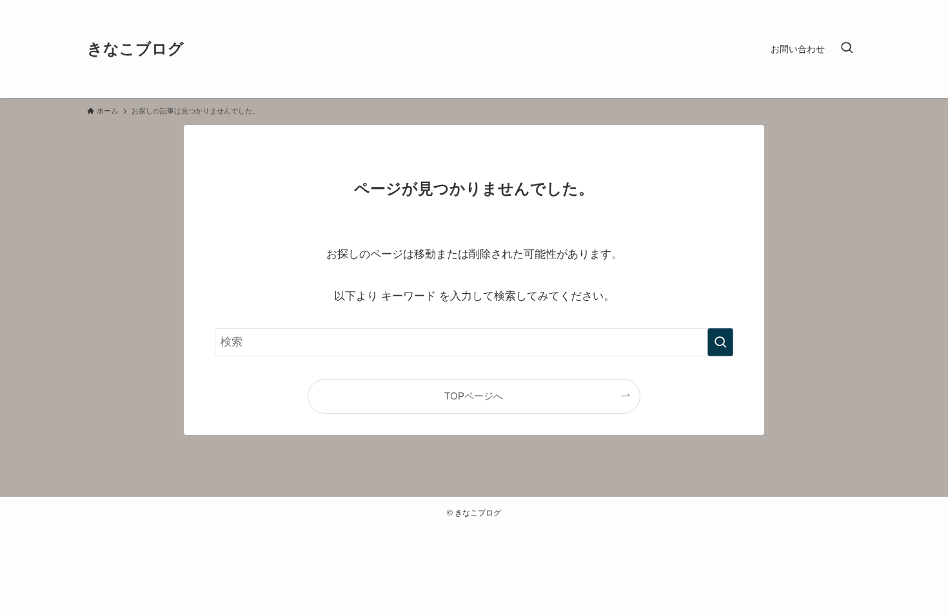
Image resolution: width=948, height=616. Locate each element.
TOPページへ (473, 395)
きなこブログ (135, 49)
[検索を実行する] (720, 342)
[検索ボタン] (847, 49)
